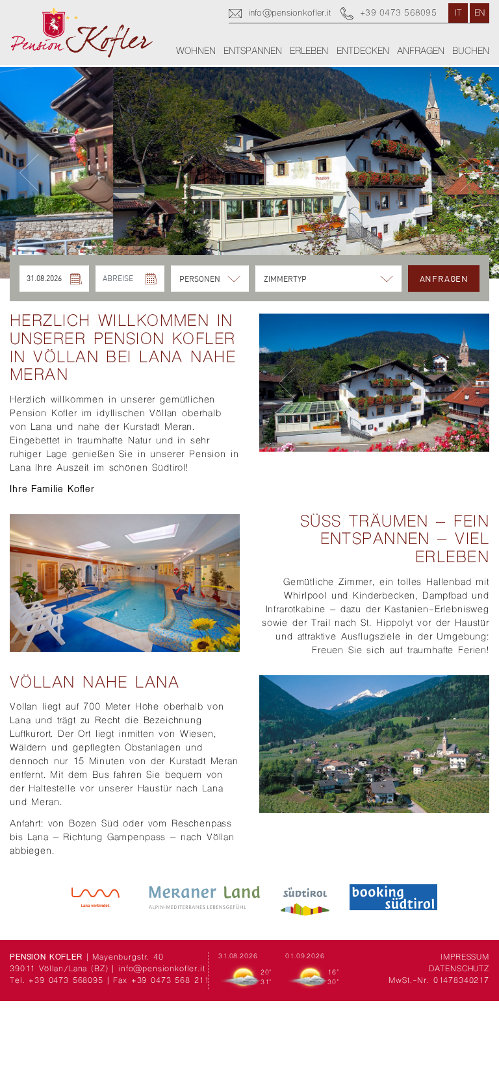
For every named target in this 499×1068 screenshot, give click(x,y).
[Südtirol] (305, 897)
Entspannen (253, 51)
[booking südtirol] (393, 897)
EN (479, 13)
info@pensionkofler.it (161, 969)
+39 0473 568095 (66, 981)
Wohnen (196, 51)
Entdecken (363, 51)
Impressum (465, 957)
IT (458, 13)
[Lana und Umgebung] (95, 897)
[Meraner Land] (204, 897)
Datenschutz (459, 969)
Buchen (470, 51)
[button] (29, 173)
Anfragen (420, 51)
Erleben (309, 51)
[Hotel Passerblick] (82, 32)
